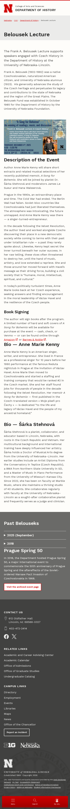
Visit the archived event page (23, 587)
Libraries (9, 708)
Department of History (35, 10)
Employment (12, 697)
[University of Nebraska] (30, 745)
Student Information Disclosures (47, 787)
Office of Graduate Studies (21, 671)
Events (8, 703)
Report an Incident (17, 732)
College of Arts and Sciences (29, 6)
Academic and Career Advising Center (29, 655)
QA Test (15, 782)
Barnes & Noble (33, 339)
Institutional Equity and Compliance (19, 785)
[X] (14, 636)
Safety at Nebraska (24, 787)
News (7, 719)
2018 (10, 543)
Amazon (9, 339)
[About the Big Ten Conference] (9, 745)
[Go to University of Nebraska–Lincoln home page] (8, 8)
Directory (10, 692)
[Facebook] (6, 636)
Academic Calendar (17, 660)
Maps (7, 713)
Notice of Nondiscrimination (46, 785)
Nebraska (8, 20)
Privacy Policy (9, 787)
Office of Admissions (17, 665)
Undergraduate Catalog (19, 676)
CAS (16, 20)
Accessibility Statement (30, 782)
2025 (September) (20, 535)
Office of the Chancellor (20, 724)
